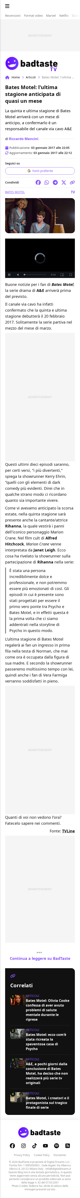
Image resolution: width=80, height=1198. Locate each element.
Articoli (31, 77)
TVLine (68, 831)
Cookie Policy (41, 1155)
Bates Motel (15, 192)
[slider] (35, 274)
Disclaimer (60, 1155)
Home (16, 77)
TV (73, 192)
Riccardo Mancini (23, 138)
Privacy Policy (22, 1155)
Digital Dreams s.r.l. (58, 1162)
